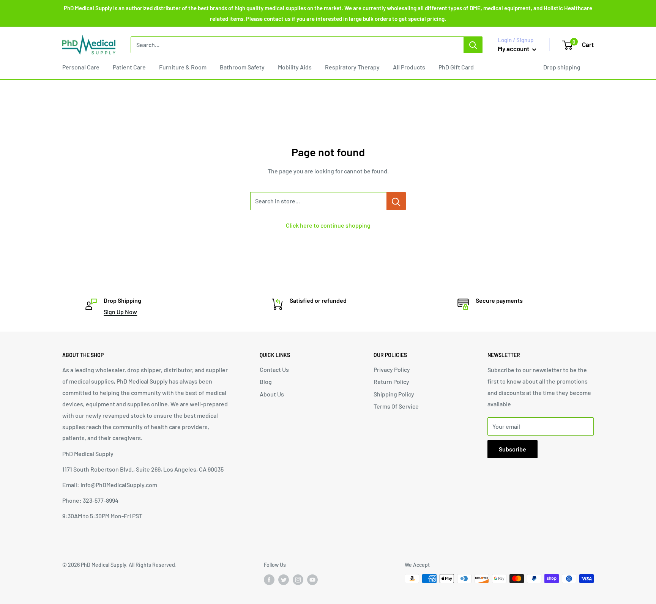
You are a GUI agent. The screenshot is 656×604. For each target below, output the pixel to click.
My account (514, 48)
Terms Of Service (396, 406)
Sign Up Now (120, 311)
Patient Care (129, 67)
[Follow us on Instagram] (298, 579)
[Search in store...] (396, 201)
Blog (266, 381)
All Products (409, 67)
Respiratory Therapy (352, 67)
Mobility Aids (295, 67)
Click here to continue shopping (328, 225)
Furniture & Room (183, 67)
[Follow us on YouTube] (312, 579)
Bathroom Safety (242, 67)
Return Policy (391, 381)
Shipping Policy (394, 394)
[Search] (473, 44)
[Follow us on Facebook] (269, 579)
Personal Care (80, 67)
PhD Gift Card (456, 67)
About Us (272, 394)
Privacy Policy (392, 369)
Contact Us (274, 369)
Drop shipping (561, 67)
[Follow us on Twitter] (283, 579)
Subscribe (512, 449)
